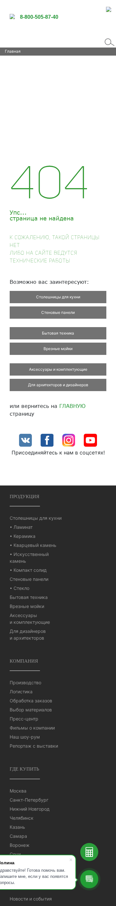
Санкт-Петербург (29, 800)
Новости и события (31, 898)
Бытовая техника (58, 333)
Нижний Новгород (30, 809)
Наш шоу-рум (25, 737)
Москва (18, 791)
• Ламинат (21, 527)
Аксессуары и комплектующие (58, 369)
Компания (24, 661)
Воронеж (20, 845)
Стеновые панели (58, 312)
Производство (25, 682)
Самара (18, 836)
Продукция (24, 496)
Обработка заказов (31, 700)
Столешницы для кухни (58, 296)
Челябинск (22, 818)
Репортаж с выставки (34, 746)
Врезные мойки (58, 348)
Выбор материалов (31, 709)
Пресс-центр (24, 718)
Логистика (21, 691)
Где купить (24, 769)
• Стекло (19, 588)
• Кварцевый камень (33, 545)
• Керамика (22, 536)
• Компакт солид (28, 570)
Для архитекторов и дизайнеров (58, 384)
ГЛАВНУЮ (72, 406)
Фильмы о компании (32, 727)
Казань (17, 827)
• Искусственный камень (29, 557)
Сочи (15, 854)
